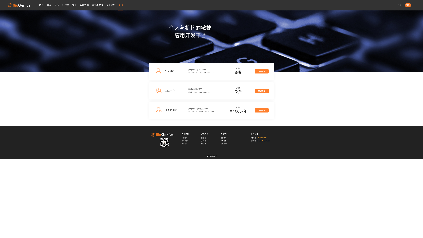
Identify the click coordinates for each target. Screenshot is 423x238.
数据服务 (204, 144)
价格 (120, 5)
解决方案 (84, 5)
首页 (41, 5)
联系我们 (184, 144)
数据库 (65, 5)
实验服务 (204, 138)
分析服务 (204, 141)
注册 (399, 5)
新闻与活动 (185, 141)
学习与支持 (97, 5)
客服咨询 (223, 138)
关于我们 (110, 5)
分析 (57, 5)
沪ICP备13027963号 (211, 156)
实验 (49, 5)
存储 (74, 5)
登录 (408, 5)
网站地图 (223, 141)
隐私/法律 (224, 144)
